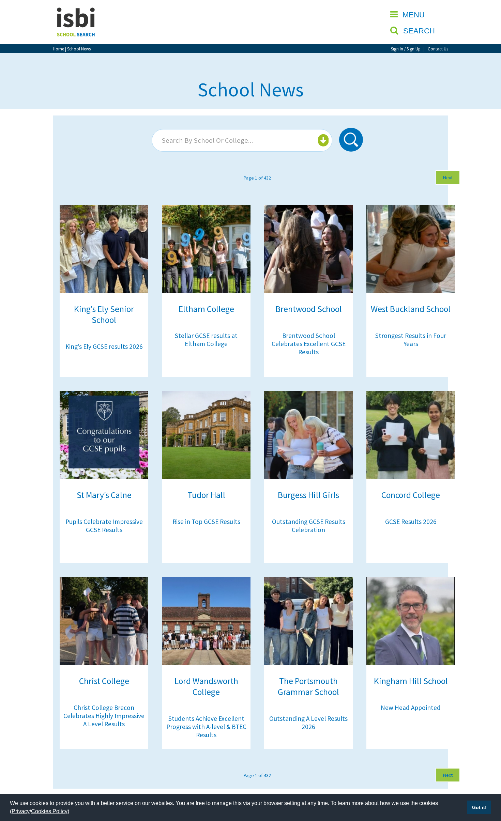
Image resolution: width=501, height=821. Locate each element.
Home (58, 48)
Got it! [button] (479, 807)
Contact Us (438, 48)
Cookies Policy (49, 811)
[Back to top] (485, 783)
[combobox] (242, 140)
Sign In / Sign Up (406, 48)
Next (448, 177)
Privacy (21, 811)
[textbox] (241, 140)
